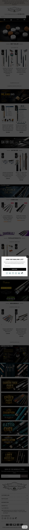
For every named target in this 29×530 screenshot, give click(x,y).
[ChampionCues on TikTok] (22, 273)
